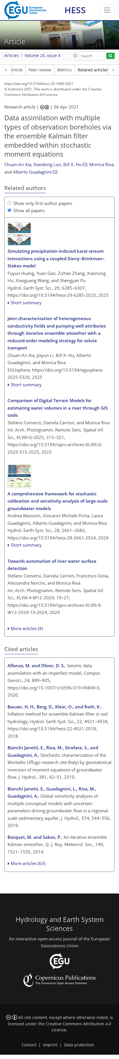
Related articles (93, 70)
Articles (11, 55)
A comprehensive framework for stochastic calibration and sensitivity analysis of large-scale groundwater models (58, 501)
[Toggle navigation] (107, 10)
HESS (75, 10)
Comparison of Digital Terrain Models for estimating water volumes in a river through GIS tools (58, 408)
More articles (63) (28, 863)
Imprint (50, 1044)
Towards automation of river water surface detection (52, 564)
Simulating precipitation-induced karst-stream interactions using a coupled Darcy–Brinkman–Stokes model (56, 258)
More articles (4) (27, 628)
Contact (29, 1044)
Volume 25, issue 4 (42, 55)
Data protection (79, 1044)
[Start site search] (110, 56)
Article (16, 70)
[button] (75, 55)
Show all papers (29, 210)
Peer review (40, 70)
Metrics (64, 70)
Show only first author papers (42, 203)
